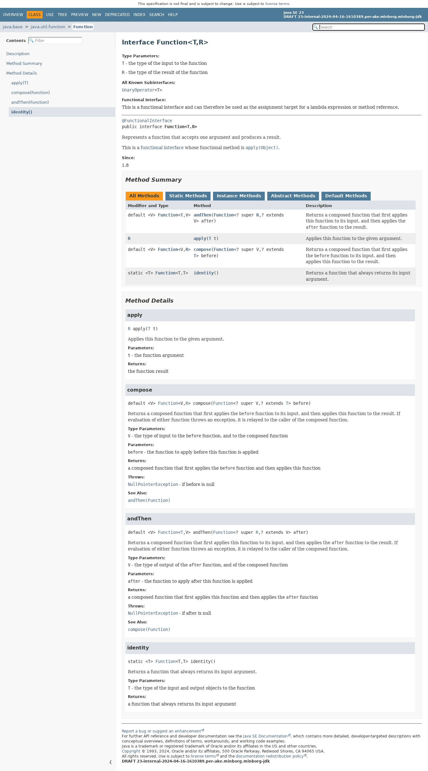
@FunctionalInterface (147, 120)
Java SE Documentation (265, 736)
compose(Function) (30, 92)
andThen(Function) (30, 102)
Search (156, 15)
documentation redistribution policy (270, 756)
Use (50, 15)
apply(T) (19, 83)
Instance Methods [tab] (239, 195)
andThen (202, 214)
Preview (79, 15)
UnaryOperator (138, 89)
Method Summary (24, 63)
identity (204, 272)
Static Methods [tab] (188, 195)
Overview (13, 15)
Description (17, 53)
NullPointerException (153, 484)
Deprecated (117, 15)
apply (200, 238)
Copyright (131, 751)
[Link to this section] (186, 179)
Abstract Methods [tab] (293, 195)
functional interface (162, 147)
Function (83, 26)
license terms (277, 4)
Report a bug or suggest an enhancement (161, 731)
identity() (21, 112)
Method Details (21, 73)
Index (139, 15)
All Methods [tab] (144, 195)
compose (202, 249)
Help (173, 15)
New (96, 15)
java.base (13, 26)
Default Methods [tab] (346, 195)
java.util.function (48, 26)
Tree (62, 15)
